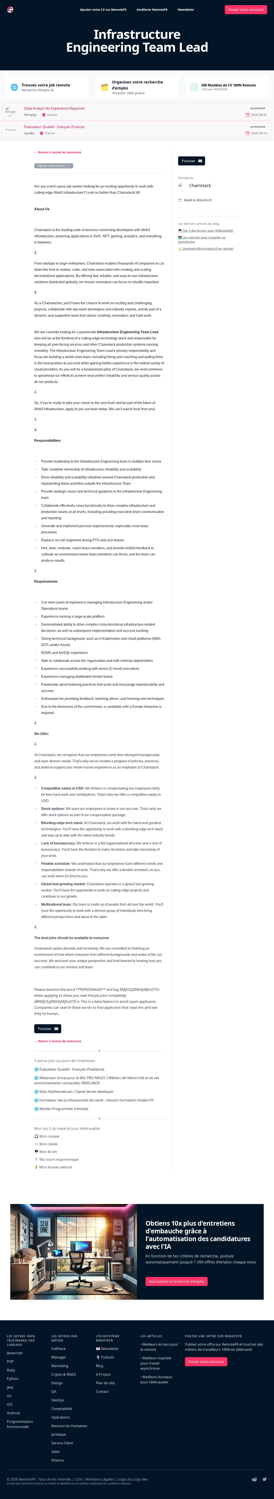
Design (57, 1383)
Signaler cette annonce (51, 166)
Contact (102, 1391)
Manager (58, 1357)
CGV (78, 1479)
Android (13, 1413)
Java (10, 1387)
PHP (10, 1361)
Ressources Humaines (69, 1425)
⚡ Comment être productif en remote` (206, 249)
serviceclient (257, 108)
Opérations (60, 1417)
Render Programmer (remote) (63, 1108)
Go (9, 1395)
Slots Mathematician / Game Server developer (76, 1091)
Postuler (45, 1028)
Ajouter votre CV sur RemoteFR (103, 10)
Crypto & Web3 (63, 1374)
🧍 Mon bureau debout (53, 1167)
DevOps (57, 1400)
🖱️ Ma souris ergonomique (56, 1159)
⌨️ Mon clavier (46, 1144)
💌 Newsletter (107, 1348)
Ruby (11, 1370)
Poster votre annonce (246, 9)
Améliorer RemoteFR (152, 10)
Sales (55, 1451)
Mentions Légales (99, 1479)
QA (53, 1391)
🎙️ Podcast (105, 1357)
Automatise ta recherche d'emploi (176, 1281)
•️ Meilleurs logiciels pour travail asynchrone (155, 1363)
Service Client (62, 1443)
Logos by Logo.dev (133, 1479)
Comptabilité (61, 1408)
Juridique (58, 1434)
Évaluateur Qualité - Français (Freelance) (71, 1069)
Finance (57, 1460)
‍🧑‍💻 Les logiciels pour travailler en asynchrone (202, 239)
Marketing (59, 1365)
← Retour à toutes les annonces (57, 152)
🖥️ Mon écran (45, 1151)
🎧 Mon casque (46, 1136)
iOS (9, 1404)
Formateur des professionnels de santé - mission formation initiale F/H (96, 1100)
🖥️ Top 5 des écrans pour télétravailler (206, 230)
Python (12, 1378)
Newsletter (186, 10)
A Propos (103, 1374)
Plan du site (105, 1383)
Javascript (14, 1353)
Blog (99, 1365)
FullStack (58, 1348)
